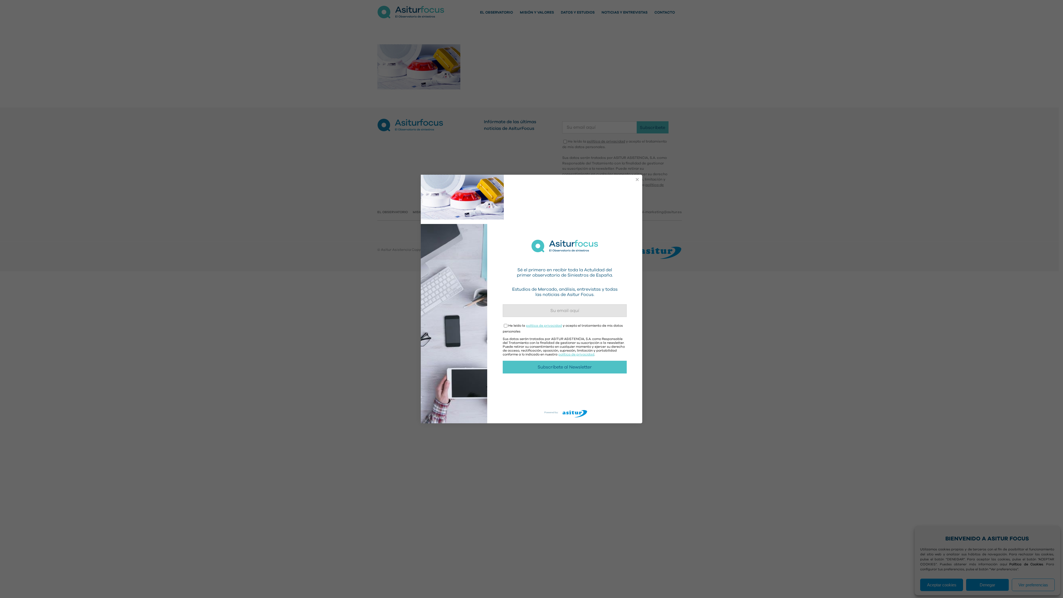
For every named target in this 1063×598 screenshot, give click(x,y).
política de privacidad (544, 326)
